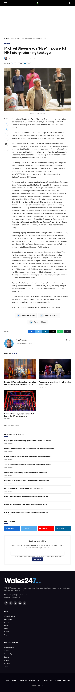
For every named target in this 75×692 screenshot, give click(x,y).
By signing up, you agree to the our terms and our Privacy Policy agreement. (38, 556)
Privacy (45, 680)
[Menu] (5, 3)
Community (8, 619)
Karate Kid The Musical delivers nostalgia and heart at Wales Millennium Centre (20, 383)
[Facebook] (6, 124)
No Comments (35, 58)
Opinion (6, 660)
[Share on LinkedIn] (25, 63)
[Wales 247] (37, 3)
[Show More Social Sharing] (29, 63)
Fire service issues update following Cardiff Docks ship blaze (25, 504)
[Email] (6, 144)
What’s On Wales (9, 616)
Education (7, 622)
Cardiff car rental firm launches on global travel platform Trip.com (27, 456)
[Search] (70, 3)
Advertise (23, 680)
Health (6, 625)
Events (6, 657)
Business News (9, 647)
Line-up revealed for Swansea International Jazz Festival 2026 (26, 496)
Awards (6, 651)
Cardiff (6, 632)
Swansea (7, 635)
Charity (6, 628)
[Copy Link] (21, 63)
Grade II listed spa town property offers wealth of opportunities (26, 480)
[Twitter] (6, 129)
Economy (7, 663)
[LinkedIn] (6, 134)
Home (6, 38)
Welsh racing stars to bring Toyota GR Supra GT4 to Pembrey (25, 472)
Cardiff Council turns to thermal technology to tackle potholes (26, 512)
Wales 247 (40, 685)
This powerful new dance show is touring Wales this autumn (55, 383)
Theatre (7, 43)
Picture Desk (34, 680)
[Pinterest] (6, 139)
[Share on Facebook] (13, 63)
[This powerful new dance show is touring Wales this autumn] (55, 369)
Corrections (55, 680)
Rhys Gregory (14, 58)
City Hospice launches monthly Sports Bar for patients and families (27, 440)
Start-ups (7, 666)
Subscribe (37, 559)
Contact (66, 680)
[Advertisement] (37, 22)
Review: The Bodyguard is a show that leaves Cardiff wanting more (19, 415)
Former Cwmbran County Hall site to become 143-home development (29, 448)
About (14, 680)
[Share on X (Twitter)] (17, 63)
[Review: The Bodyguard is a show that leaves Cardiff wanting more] (20, 400)
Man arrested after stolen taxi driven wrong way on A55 (23, 488)
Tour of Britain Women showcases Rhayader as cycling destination (27, 464)
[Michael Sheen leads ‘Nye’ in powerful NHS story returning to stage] (37, 89)
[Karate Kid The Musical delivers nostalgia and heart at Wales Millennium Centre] (20, 369)
